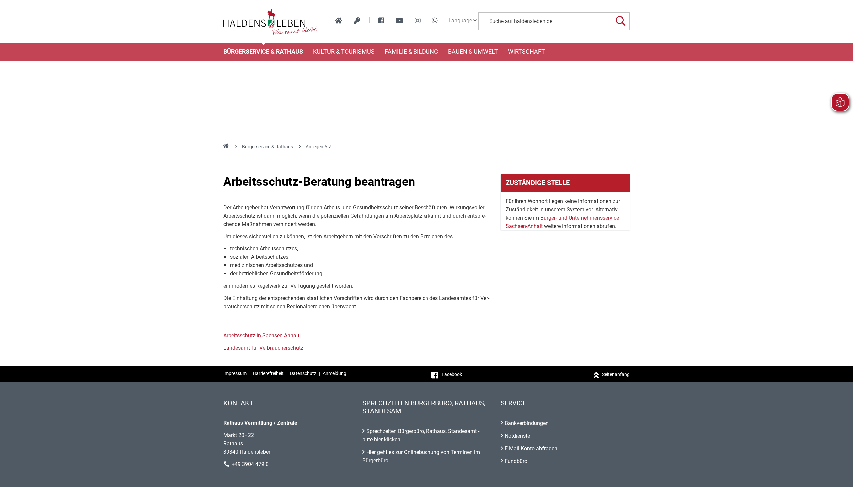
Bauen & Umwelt (473, 51)
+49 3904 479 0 (250, 464)
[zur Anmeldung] (357, 20)
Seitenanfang (616, 374)
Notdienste (517, 436)
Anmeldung (334, 373)
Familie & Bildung (411, 51)
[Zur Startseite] (270, 21)
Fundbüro (516, 461)
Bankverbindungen (527, 423)
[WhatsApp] (435, 20)
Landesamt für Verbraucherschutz (263, 348)
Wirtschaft (526, 51)
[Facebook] (381, 20)
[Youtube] (399, 20)
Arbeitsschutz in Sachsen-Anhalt (261, 335)
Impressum (235, 373)
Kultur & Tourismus (344, 51)
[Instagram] (418, 20)
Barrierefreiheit (268, 373)
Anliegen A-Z (318, 146)
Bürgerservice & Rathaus (263, 51)
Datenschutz (303, 373)
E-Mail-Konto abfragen (531, 448)
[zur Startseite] (338, 20)
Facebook (452, 374)
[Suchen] (620, 21)
